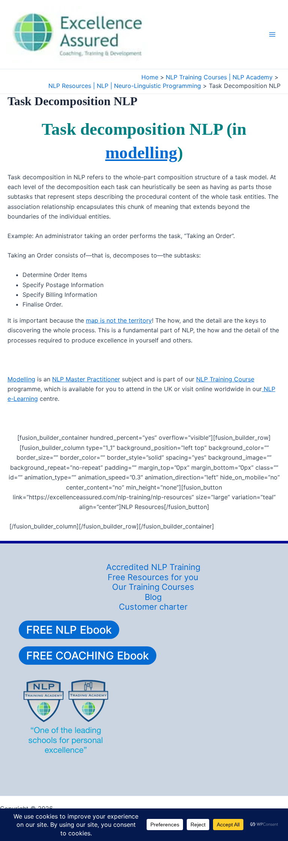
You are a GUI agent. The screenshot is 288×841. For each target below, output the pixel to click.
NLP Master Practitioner (86, 379)
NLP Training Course (225, 379)
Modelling (21, 379)
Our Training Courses (153, 587)
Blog (153, 597)
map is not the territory (119, 320)
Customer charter (153, 607)
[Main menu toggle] (272, 34)
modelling (141, 152)
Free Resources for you (153, 577)
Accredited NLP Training (153, 567)
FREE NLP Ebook (69, 629)
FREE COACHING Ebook (87, 655)
